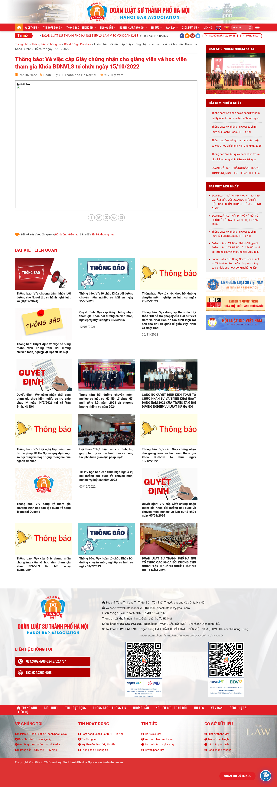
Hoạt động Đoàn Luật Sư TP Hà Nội (102, 733)
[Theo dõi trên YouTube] (192, 35)
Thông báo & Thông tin (94, 749)
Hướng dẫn (106, 27)
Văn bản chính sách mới (158, 739)
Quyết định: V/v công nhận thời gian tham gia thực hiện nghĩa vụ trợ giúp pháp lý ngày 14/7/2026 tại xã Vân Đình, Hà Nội (44, 400)
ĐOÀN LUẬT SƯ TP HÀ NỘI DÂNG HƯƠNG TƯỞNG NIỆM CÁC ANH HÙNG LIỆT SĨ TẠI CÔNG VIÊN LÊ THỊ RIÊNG (236, 173)
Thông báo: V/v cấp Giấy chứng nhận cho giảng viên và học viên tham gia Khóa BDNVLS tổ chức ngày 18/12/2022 (169, 455)
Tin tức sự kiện (152, 733)
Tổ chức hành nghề (218, 739)
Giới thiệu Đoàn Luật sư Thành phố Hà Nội (42, 733)
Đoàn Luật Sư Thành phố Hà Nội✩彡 (70, 75)
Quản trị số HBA (236, 775)
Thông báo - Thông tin (46, 44)
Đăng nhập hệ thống (219, 749)
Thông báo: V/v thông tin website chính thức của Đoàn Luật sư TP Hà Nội (234, 233)
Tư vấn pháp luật (154, 749)
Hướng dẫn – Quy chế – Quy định (37, 749)
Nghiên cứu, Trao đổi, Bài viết (98, 744)
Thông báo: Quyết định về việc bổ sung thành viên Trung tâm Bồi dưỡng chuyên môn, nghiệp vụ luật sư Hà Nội (44, 348)
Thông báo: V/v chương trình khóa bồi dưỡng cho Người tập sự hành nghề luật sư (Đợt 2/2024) (44, 297)
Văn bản (170, 27)
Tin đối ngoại (88, 739)
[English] (218, 27)
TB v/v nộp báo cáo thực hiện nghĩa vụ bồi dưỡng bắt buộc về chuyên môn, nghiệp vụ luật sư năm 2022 (106, 476)
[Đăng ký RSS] (187, 35)
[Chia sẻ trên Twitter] (99, 217)
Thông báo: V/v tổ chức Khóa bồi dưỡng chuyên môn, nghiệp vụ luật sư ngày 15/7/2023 (106, 297)
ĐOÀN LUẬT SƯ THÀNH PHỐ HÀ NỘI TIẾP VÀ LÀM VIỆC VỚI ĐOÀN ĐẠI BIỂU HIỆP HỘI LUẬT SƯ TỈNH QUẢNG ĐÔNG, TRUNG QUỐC (111, 35)
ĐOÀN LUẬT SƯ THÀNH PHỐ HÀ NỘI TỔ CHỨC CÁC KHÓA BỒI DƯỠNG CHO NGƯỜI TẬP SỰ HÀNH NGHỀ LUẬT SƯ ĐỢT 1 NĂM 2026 (169, 564)
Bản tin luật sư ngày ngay (159, 744)
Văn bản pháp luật (218, 744)
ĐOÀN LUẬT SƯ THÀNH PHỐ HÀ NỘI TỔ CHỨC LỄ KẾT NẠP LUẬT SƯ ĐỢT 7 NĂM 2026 (235, 220)
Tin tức (155, 27)
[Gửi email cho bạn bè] (106, 217)
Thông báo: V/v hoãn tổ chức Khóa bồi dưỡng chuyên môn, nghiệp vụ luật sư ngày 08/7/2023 (106, 562)
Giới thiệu (31, 27)
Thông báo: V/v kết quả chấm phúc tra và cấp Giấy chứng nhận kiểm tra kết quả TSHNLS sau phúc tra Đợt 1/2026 (236, 159)
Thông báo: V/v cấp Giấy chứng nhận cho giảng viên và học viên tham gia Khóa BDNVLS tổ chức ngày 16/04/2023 (44, 564)
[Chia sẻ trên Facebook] (91, 217)
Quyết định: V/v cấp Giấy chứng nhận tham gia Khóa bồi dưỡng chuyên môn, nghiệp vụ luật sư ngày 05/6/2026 (106, 316)
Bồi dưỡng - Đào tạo (77, 44)
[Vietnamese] (227, 27)
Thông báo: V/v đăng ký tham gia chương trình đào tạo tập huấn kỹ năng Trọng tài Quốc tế (44, 508)
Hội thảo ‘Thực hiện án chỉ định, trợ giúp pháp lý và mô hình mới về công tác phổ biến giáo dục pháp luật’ (106, 453)
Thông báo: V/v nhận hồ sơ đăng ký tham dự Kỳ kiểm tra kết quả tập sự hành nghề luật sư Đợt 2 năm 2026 (236, 118)
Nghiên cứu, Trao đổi (132, 27)
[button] (257, 27)
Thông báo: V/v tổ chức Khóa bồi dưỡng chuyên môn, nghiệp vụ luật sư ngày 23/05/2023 (169, 297)
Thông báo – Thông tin (80, 27)
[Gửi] (249, 27)
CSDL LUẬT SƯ (189, 27)
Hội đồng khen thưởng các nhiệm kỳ (39, 744)
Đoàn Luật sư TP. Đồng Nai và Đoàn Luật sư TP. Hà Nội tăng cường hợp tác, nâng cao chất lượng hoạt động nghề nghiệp (235, 263)
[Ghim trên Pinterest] (113, 217)
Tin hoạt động (51, 27)
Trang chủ (19, 27)
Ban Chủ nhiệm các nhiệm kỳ (35, 739)
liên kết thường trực (103, 234)
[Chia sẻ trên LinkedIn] (121, 217)
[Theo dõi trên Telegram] (197, 35)
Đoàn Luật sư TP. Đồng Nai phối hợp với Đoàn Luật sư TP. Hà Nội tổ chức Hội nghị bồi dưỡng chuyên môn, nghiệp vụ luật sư (236, 247)
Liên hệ (208, 27)
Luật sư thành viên (218, 733)
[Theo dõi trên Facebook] (182, 35)
